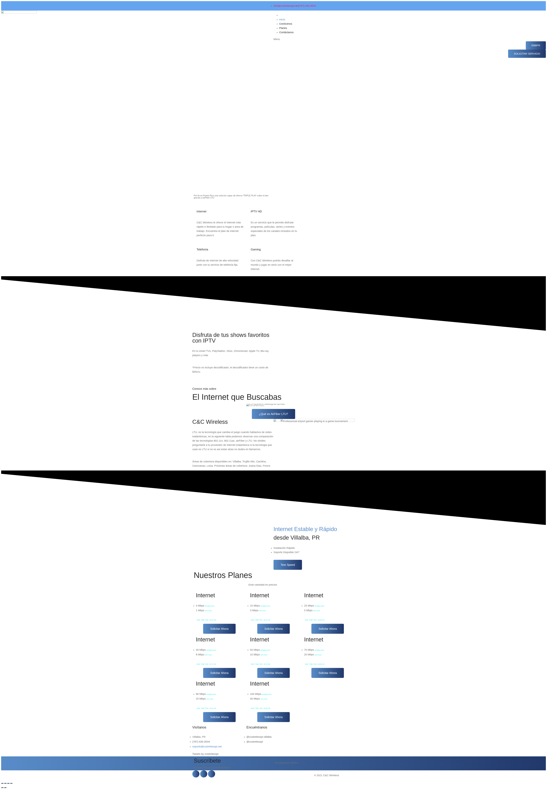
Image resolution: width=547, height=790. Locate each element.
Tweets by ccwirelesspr (205, 754)
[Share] (5, 783)
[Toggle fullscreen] (8, 783)
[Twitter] (203, 773)
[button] (536, 45)
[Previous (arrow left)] (2, 787)
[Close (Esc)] (2, 783)
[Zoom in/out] (11, 783)
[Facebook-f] (195, 773)
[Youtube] (211, 773)
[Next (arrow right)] (5, 787)
